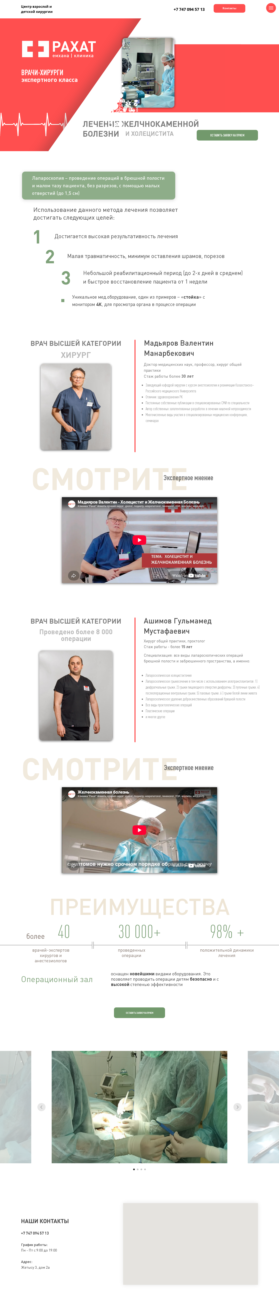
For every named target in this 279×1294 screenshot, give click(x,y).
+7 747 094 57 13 (189, 9)
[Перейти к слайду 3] (141, 1169)
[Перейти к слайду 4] (145, 1169)
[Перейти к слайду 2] (137, 1169)
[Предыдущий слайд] (41, 1107)
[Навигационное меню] (271, 8)
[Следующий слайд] (237, 1107)
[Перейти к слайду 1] (134, 1169)
